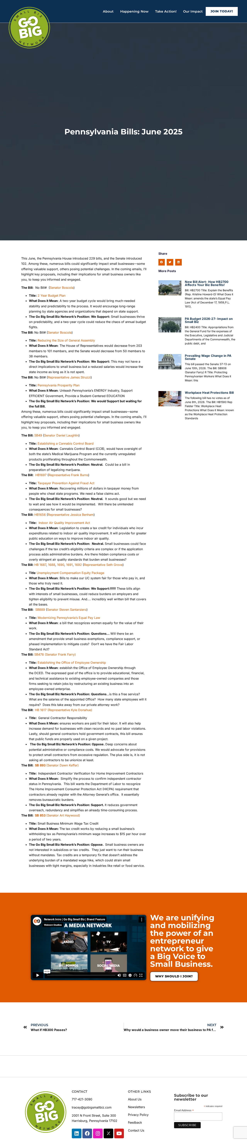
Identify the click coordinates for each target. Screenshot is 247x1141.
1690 (60, 565)
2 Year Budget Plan (51, 295)
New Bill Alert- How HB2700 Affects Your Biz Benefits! (206, 283)
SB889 (40, 609)
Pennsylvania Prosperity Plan (59, 385)
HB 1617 (41, 710)
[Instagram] (98, 1133)
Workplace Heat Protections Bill (209, 393)
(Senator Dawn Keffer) (62, 765)
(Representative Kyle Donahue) (69, 710)
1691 (69, 565)
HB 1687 (40, 565)
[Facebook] (87, 1133)
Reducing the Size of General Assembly (66, 340)
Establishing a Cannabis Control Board (66, 443)
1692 (78, 565)
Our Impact (193, 11)
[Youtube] (119, 1133)
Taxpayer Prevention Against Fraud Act (66, 483)
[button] (161, 262)
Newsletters (136, 1107)
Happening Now (134, 11)
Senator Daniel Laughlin (61, 435)
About (108, 11)
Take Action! (166, 11)
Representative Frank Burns (68, 475)
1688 (51, 565)
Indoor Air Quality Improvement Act (64, 523)
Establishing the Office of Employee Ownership (72, 662)
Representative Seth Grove (103, 565)
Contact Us (136, 1130)
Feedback (135, 1122)
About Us (134, 1099)
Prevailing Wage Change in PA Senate (208, 357)
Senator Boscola (62, 288)
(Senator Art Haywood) (63, 815)
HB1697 (41, 475)
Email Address (184, 1110)
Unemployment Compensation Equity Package (70, 573)
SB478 (39, 654)
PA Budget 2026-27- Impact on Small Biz (209, 320)
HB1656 (40, 515)
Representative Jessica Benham (71, 515)
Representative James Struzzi (69, 377)
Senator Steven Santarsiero (66, 609)
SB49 (38, 435)
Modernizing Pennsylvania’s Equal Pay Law (69, 618)
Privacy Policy (138, 1115)
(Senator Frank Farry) (60, 654)
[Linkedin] (76, 1133)
